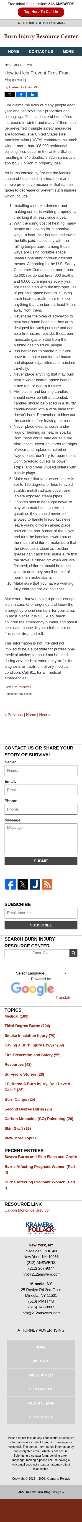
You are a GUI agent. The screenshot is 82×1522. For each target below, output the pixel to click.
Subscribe (41, 925)
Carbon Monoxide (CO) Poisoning (39, 1119)
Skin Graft (18, 1128)
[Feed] (47, 884)
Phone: (11, 801)
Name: (10, 762)
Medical (16, 1016)
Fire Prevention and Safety (33, 1055)
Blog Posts (41, 1417)
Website (41, 1361)
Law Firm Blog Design (39, 1492)
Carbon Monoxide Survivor (27, 1210)
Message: (13, 820)
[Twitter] (23, 884)
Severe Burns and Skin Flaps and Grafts (41, 1157)
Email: (10, 781)
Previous (14, 715)
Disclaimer (41, 1375)
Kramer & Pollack (58, 1478)
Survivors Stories (24, 1074)
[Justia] (35, 884)
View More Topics (20, 1138)
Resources (24, 687)
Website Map (41, 1403)
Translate (63, 997)
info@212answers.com (41, 1274)
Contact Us (41, 52)
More (68, 52)
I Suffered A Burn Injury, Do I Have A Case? (37, 1087)
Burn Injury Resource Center (41, 37)
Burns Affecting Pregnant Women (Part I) (40, 1185)
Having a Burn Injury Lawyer (34, 1045)
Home (13, 52)
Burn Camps (20, 1099)
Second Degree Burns (28, 1109)
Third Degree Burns (27, 1026)
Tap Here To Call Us (41, 12)
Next (44, 715)
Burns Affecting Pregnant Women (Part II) (40, 1169)
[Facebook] (11, 884)
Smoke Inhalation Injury (30, 1035)
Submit (41, 861)
